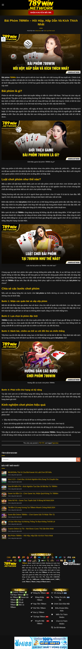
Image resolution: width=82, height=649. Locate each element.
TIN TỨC (42, 443)
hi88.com (36, 579)
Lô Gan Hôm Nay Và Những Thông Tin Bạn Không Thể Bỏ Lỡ (32, 522)
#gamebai (55, 443)
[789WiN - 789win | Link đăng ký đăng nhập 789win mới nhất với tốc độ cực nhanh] (41, 5)
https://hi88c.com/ (47, 579)
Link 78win (26, 581)
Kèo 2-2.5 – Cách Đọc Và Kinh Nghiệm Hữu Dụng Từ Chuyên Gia (33, 479)
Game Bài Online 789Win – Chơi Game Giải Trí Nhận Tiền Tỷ (31, 514)
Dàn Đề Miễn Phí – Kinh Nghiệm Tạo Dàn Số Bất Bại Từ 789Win (32, 486)
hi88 (57, 579)
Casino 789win (18, 592)
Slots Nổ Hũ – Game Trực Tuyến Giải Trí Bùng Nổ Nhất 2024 (31, 500)
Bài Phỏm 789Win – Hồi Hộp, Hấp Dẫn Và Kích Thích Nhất (30, 536)
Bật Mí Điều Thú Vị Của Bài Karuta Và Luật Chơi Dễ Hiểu (30, 472)
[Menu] (3, 4)
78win (33, 581)
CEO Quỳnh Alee (49, 30)
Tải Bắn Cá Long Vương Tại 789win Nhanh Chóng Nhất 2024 (31, 507)
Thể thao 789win (16, 595)
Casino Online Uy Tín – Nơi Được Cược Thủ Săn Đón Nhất (30, 529)
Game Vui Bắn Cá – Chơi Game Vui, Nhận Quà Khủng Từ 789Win (33, 493)
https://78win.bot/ (43, 581)
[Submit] (78, 459)
